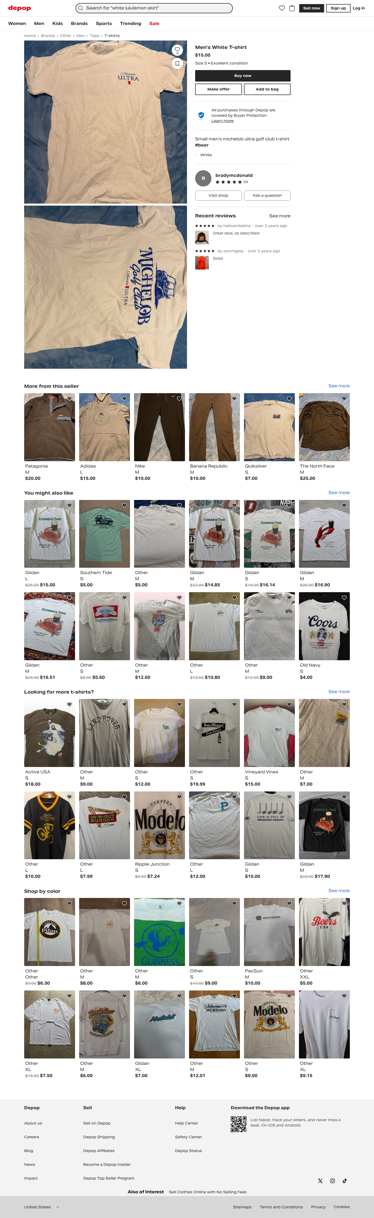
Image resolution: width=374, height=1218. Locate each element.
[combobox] (154, 8)
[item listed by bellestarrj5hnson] (324, 825)
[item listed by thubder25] (159, 825)
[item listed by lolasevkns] (104, 825)
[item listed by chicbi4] (324, 733)
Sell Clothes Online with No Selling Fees (208, 1192)
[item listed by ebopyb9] (49, 534)
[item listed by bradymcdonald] (49, 427)
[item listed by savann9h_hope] (104, 534)
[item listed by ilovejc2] (269, 1024)
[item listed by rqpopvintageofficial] (49, 1024)
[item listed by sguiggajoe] (214, 626)
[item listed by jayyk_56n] (104, 1024)
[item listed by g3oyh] (104, 932)
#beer (202, 145)
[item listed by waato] (159, 733)
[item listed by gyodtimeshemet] (324, 1024)
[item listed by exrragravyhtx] (214, 733)
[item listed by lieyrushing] (159, 1024)
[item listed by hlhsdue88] (269, 534)
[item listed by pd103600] (104, 733)
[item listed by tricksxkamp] (159, 626)
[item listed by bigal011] (214, 1024)
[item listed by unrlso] (269, 733)
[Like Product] (69, 398)
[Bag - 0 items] (292, 8)
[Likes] (282, 8)
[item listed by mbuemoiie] (214, 534)
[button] (253, 182)
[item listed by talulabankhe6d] (159, 932)
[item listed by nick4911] (104, 626)
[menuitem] (17, 24)
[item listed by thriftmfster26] (214, 825)
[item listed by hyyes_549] (49, 626)
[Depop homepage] (19, 8)
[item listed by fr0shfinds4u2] (324, 932)
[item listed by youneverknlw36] (269, 825)
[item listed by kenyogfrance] (49, 825)
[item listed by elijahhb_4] (49, 733)
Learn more (222, 120)
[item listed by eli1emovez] (49, 932)
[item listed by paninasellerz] (269, 626)
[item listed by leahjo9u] (324, 626)
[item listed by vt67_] (159, 534)
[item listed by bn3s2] (324, 534)
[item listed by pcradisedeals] (214, 932)
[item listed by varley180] (269, 932)
